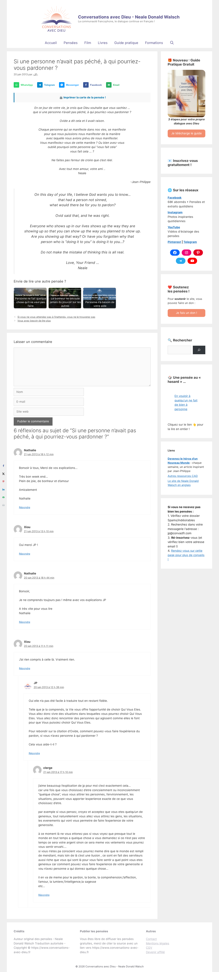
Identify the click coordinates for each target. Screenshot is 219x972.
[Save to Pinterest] (3, 481)
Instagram (175, 212)
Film (87, 43)
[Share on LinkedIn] (3, 489)
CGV (149, 947)
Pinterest (174, 242)
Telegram (190, 242)
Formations (154, 43)
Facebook (175, 197)
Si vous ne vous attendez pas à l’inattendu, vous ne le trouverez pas (56, 316)
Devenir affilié (155, 952)
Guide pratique (126, 43)
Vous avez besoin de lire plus (34, 320)
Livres (102, 43)
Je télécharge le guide (186, 133)
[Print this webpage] (3, 505)
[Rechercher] (199, 350)
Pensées (71, 43)
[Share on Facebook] (3, 465)
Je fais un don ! (186, 313)
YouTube (174, 227)
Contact (151, 939)
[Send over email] (3, 497)
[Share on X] (3, 473)
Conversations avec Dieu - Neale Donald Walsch (129, 17)
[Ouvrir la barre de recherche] (172, 43)
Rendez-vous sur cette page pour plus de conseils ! (186, 555)
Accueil (51, 43)
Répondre (24, 507)
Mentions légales (157, 943)
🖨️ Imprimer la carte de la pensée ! (82, 97)
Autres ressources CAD (183, 476)
